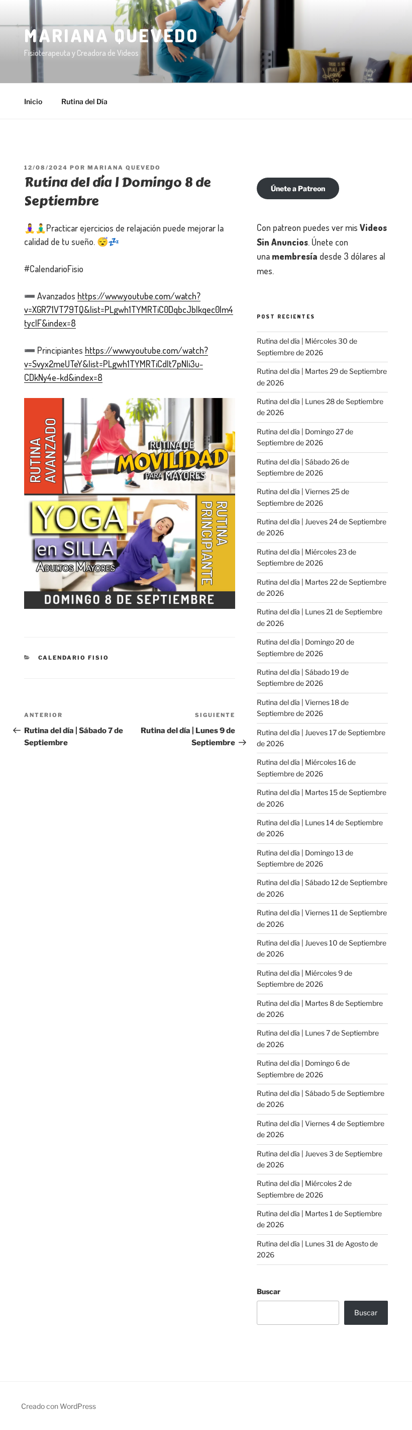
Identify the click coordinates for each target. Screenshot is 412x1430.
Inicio (33, 101)
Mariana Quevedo (111, 35)
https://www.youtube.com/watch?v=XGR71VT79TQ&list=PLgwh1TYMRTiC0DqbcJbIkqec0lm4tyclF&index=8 (128, 309)
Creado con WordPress (58, 1406)
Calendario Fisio (74, 657)
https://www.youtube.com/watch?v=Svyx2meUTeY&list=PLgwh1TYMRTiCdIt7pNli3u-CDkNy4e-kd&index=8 (116, 364)
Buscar (268, 1291)
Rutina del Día (84, 101)
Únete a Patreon (298, 188)
